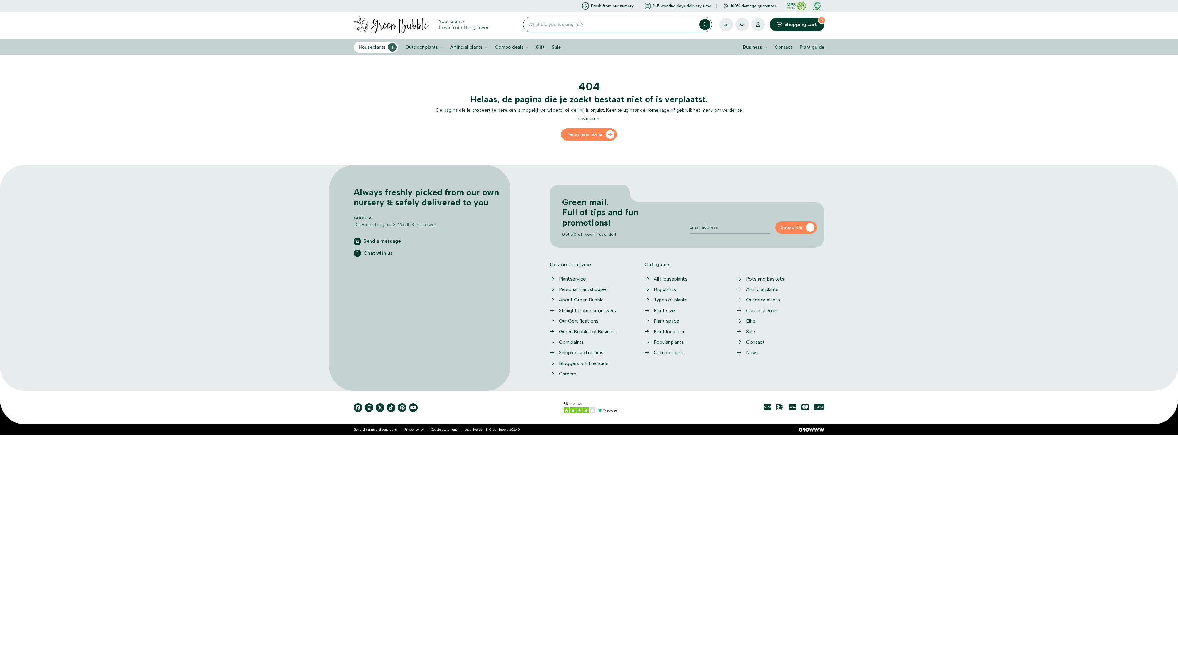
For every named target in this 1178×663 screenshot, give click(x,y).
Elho (751, 321)
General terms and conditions (375, 430)
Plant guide (812, 47)
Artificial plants (466, 47)
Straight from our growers (587, 310)
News (752, 352)
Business (752, 47)
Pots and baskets (765, 279)
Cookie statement (444, 430)
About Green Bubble (581, 300)
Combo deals (509, 47)
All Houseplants (670, 279)
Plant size (664, 310)
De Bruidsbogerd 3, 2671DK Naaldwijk (395, 224)
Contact (783, 47)
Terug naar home (584, 134)
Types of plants (670, 300)
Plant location (669, 332)
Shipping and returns (581, 352)
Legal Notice (473, 430)
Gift (540, 47)
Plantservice (572, 279)
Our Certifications (579, 321)
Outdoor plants (421, 47)
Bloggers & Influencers (584, 363)
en (726, 24)
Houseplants (372, 47)
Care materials (762, 310)
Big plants (665, 289)
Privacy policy (414, 430)
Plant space (666, 321)
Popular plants (669, 342)
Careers (567, 374)
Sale (556, 47)
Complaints (571, 342)
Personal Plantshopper (583, 289)
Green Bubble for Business (588, 332)
